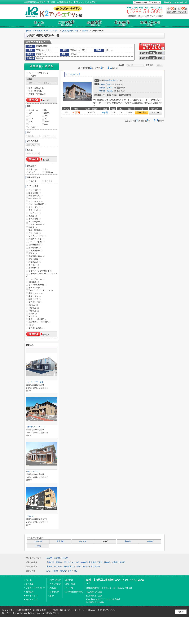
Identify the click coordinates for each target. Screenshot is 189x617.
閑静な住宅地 (35, 195)
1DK (30, 113)
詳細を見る (141, 112)
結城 (109, 84)
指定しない (33, 169)
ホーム (29, 580)
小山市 (65, 558)
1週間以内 (48, 172)
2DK (46, 116)
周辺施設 (53, 588)
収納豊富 (33, 282)
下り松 (38, 546)
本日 (46, 169)
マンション (44, 73)
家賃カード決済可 (37, 319)
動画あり (48, 181)
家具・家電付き (36, 230)
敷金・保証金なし (36, 88)
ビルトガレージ (36, 224)
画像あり (32, 181)
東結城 (110, 91)
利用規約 (30, 592)
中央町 (150, 541)
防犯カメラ (34, 299)
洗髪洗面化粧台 (36, 256)
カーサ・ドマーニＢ (35, 382)
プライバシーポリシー (35, 588)
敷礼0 (51, 596)
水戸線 (102, 84)
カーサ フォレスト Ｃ (36, 427)
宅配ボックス (35, 293)
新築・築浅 (70, 584)
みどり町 (83, 541)
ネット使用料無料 (37, 284)
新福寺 (128, 541)
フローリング (35, 207)
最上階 (32, 313)
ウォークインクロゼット (40, 271)
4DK (46, 124)
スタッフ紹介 (55, 584)
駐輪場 (32, 227)
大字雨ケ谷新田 (118, 562)
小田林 (110, 88)
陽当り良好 (34, 193)
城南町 (113, 80)
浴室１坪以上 (35, 259)
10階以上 (33, 308)
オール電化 (34, 219)
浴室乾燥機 (34, 247)
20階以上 (33, 311)
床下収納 (33, 268)
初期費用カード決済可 (39, 322)
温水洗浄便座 (35, 250)
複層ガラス (34, 296)
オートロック (35, 287)
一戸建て (32, 76)
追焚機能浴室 (35, 245)
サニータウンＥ (73, 74)
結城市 (108, 80)
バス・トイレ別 (36, 242)
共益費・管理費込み (37, 94)
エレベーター (35, 222)
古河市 (57, 558)
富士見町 (60, 541)
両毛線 (86, 566)
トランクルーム (36, 279)
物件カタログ (31, 599)
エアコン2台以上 (36, 328)
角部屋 (32, 316)
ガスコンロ (34, 233)
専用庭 (32, 216)
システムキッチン (37, 236)
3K (45, 119)
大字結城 (38, 541)
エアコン (33, 265)
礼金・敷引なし (35, 91)
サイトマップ (31, 596)
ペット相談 (34, 190)
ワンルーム (33, 110)
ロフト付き (34, 210)
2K (29, 116)
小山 (75, 571)
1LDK (46, 113)
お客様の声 (54, 592)
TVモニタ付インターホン (40, 290)
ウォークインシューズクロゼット (41, 274)
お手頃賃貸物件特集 (74, 592)
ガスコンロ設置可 (37, 204)
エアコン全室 (35, 302)
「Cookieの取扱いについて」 (30, 613)
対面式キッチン (36, 239)
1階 (31, 325)
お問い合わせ (55, 580)
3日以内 (32, 172)
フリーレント (35, 201)
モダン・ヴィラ (33, 471)
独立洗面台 (34, 262)
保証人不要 (34, 198)
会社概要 (30, 584)
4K (29, 124)
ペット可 (69, 588)
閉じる (181, 612)
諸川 (100, 562)
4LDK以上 (32, 127)
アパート (32, 73)
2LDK (30, 119)
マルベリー (31, 516)
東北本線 (58, 566)
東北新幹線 (95, 566)
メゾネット (34, 213)
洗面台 (32, 253)
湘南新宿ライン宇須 (72, 566)
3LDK (46, 121)
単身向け (69, 580)
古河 (69, 571)
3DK (30, 121)
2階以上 (33, 305)
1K (45, 110)
